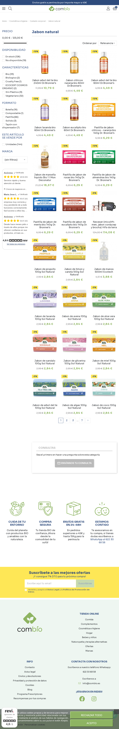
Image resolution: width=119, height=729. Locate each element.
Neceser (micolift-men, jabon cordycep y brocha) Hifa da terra (104, 224)
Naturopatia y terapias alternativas (89, 642)
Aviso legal (29, 672)
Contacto (30, 667)
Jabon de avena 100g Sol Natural (74, 318)
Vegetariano (14, 95)
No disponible (16, 60)
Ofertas (89, 646)
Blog (29, 689)
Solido (11, 120)
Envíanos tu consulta (76, 463)
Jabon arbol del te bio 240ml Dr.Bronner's (45, 82)
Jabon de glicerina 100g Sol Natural (74, 362)
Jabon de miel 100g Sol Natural (104, 362)
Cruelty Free (13, 81)
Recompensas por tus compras (29, 698)
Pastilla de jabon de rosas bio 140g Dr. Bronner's (74, 177)
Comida (89, 619)
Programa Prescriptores (29, 694)
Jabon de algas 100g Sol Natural (74, 406)
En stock (13, 56)
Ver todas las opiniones (16, 244)
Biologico (13, 77)
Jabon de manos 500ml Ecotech (104, 270)
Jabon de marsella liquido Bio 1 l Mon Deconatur (45, 177)
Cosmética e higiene (89, 628)
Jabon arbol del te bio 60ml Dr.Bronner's (104, 82)
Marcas (89, 651)
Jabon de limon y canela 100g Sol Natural (74, 272)
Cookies (29, 685)
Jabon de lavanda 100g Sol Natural (45, 318)
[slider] (3, 43)
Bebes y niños (89, 637)
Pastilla (12, 117)
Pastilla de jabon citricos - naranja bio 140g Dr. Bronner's (104, 130)
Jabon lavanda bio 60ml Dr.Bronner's (45, 129)
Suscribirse (85, 583)
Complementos (89, 624)
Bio (10, 74)
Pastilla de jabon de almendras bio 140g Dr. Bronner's (103, 177)
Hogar (89, 633)
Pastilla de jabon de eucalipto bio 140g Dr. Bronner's (74, 224)
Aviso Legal (53, 590)
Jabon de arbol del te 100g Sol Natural (44, 406)
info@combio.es (91, 683)
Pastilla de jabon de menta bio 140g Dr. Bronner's (44, 224)
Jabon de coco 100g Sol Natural (104, 406)
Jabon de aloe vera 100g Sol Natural (104, 318)
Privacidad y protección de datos (30, 680)
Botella (11, 109)
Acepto (92, 723)
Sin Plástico (14, 92)
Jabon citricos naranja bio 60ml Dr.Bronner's (74, 83)
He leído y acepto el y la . (59, 591)
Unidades (14, 144)
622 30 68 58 (89, 672)
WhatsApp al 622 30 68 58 (102, 541)
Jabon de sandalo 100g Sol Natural (44, 362)
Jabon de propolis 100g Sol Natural (45, 270)
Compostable (14, 113)
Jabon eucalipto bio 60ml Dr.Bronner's (74, 129)
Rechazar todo (91, 715)
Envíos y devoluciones (29, 676)
